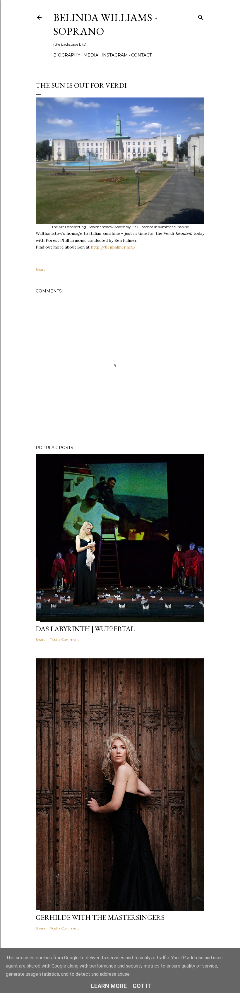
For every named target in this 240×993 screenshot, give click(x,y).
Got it (142, 985)
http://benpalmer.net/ (113, 247)
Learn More (109, 985)
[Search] (200, 16)
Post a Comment (64, 639)
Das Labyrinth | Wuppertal (85, 628)
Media (90, 55)
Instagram (115, 55)
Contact (141, 55)
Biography (66, 55)
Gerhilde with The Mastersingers (100, 917)
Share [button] (40, 269)
